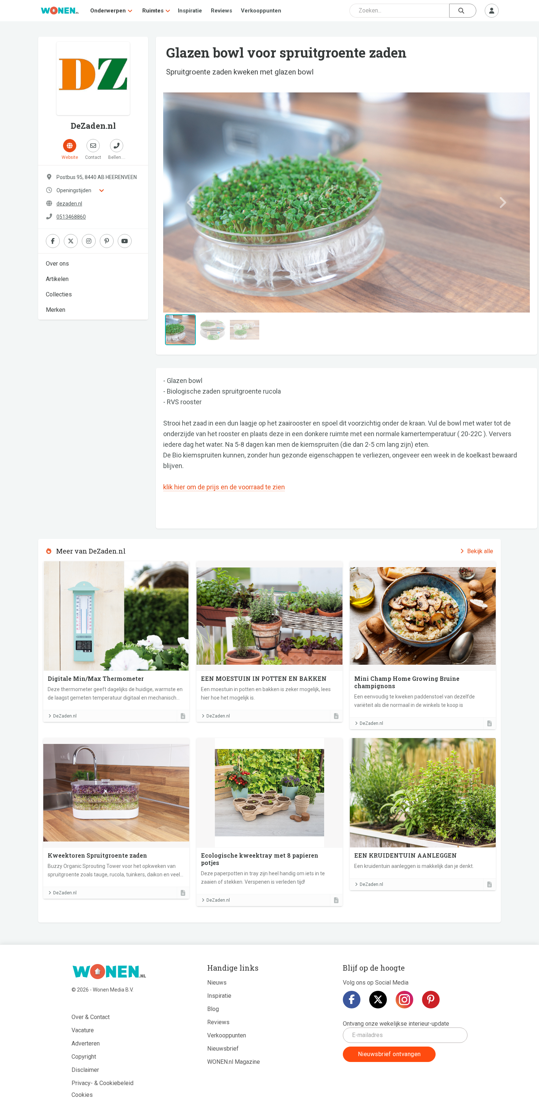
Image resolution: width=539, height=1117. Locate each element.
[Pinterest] (431, 999)
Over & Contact (91, 1017)
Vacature (83, 1030)
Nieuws (217, 982)
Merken (55, 309)
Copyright (84, 1056)
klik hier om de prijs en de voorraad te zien (224, 487)
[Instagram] (404, 999)
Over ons (57, 263)
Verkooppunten (261, 10)
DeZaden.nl (65, 716)
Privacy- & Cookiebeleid (102, 1083)
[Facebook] (351, 999)
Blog (213, 1008)
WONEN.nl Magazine (233, 1061)
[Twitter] (378, 999)
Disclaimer (85, 1069)
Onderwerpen (108, 10)
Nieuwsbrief (223, 1048)
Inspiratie (190, 10)
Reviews (221, 10)
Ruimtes (153, 10)
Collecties (59, 294)
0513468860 (71, 217)
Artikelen (57, 278)
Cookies (82, 1094)
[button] (190, 202)
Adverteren (86, 1043)
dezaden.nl (69, 204)
